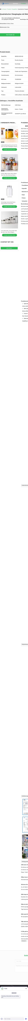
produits (9, 9)
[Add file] (2, 1018)
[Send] (26, 1018)
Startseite (15, 3)
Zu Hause (4, 9)
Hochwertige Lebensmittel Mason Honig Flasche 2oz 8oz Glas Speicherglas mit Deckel (8, 204)
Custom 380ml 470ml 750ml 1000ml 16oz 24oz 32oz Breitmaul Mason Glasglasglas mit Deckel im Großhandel (9, 175)
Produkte (23, 3)
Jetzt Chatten (9, 34)
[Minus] (26, 988)
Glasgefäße (14, 9)
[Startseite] (5, 3)
